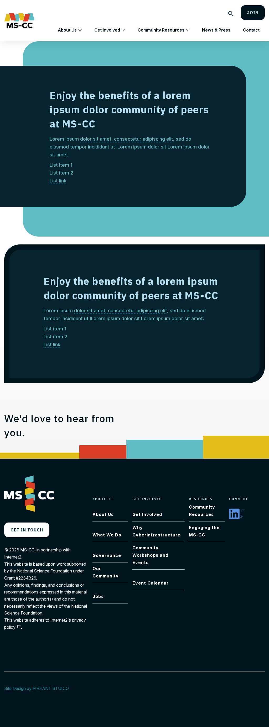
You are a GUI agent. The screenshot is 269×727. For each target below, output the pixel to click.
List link (58, 180)
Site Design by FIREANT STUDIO (39, 688)
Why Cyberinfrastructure (156, 531)
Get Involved (107, 30)
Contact (251, 30)
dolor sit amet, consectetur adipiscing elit (126, 139)
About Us (67, 30)
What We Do (106, 534)
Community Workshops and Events (150, 555)
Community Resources (161, 30)
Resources (201, 499)
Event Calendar (150, 583)
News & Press (216, 30)
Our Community (105, 572)
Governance (106, 555)
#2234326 (26, 578)
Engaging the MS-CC (204, 531)
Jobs (98, 596)
